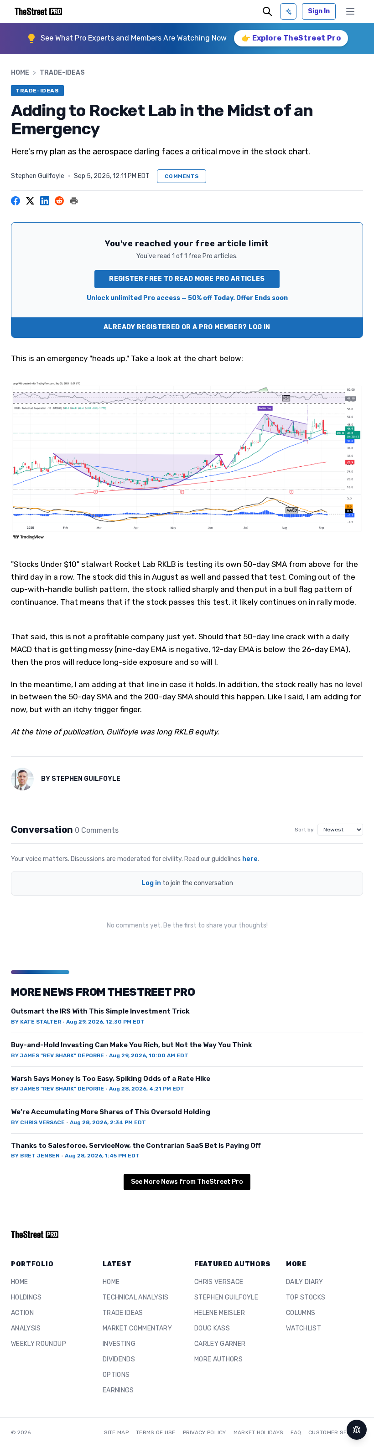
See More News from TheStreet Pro (187, 1182)
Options (116, 1375)
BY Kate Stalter (36, 1022)
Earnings (118, 1390)
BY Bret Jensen (35, 1155)
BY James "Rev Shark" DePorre (57, 1055)
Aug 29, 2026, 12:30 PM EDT (105, 1022)
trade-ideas (62, 72)
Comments (181, 176)
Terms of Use (156, 1432)
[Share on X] (30, 200)
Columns (300, 1313)
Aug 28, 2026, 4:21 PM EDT (146, 1088)
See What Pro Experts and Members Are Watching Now (134, 38)
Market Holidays (259, 1432)
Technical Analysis (135, 1297)
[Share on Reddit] (59, 200)
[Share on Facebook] (15, 200)
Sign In (319, 11)
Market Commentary (137, 1328)
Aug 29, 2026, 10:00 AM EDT (148, 1055)
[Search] (267, 11)
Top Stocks (306, 1297)
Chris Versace (219, 1282)
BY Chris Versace (38, 1122)
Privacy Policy (204, 1432)
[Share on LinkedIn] (44, 200)
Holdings (26, 1297)
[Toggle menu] (350, 11)
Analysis (26, 1328)
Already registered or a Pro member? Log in (187, 327)
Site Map (116, 1432)
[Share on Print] (73, 200)
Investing (119, 1344)
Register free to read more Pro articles (187, 279)
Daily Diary (304, 1282)
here (250, 859)
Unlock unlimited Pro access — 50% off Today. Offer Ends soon (187, 298)
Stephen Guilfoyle (37, 176)
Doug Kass (212, 1328)
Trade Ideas (123, 1313)
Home (20, 72)
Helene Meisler (219, 1313)
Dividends (119, 1359)
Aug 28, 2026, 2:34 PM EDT (108, 1122)
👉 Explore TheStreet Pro (291, 38)
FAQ (296, 1432)
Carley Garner (220, 1344)
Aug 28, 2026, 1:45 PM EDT (102, 1155)
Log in (151, 883)
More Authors (218, 1359)
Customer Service (335, 1432)
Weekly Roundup (38, 1344)
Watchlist (303, 1328)
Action (22, 1313)
